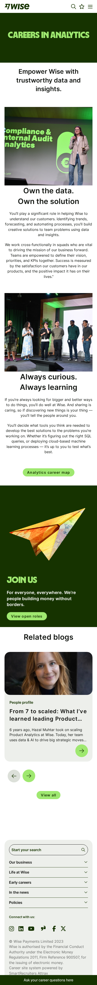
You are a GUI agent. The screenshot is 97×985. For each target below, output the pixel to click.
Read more (81, 750)
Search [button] (84, 849)
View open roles (27, 616)
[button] (73, 6)
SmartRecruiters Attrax (28, 973)
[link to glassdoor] (43, 929)
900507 (72, 957)
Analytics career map (48, 472)
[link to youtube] (31, 929)
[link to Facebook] (54, 929)
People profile (21, 702)
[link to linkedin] (20, 929)
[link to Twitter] (63, 929)
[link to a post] (48, 673)
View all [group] (48, 795)
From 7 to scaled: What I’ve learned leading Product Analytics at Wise (48, 715)
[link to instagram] (11, 929)
